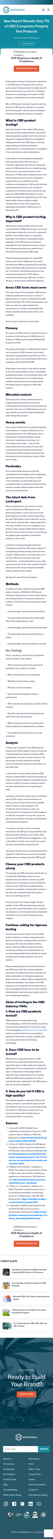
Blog (5, 1485)
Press (31, 1464)
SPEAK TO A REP (26, 1394)
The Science (8, 1464)
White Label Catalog (12, 1495)
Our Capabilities (10, 1490)
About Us (7, 1459)
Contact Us (33, 1490)
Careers (32, 1480)
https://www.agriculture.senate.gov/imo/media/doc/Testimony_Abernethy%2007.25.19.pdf (28, 1215)
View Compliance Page (26, 69)
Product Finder (9, 1480)
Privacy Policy (35, 1474)
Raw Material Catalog (38, 1495)
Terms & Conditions (37, 1485)
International (34, 1459)
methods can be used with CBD (34, 1030)
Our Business (9, 1469)
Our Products (9, 1474)
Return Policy (34, 1469)
